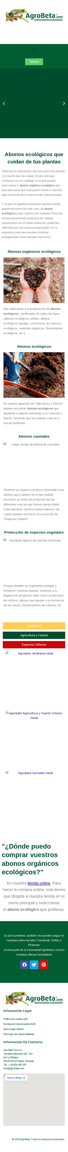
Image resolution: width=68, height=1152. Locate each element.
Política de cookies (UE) (15, 1018)
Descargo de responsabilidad (18, 1034)
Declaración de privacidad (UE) (19, 1023)
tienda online (39, 883)
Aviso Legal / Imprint (13, 1029)
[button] (34, 50)
